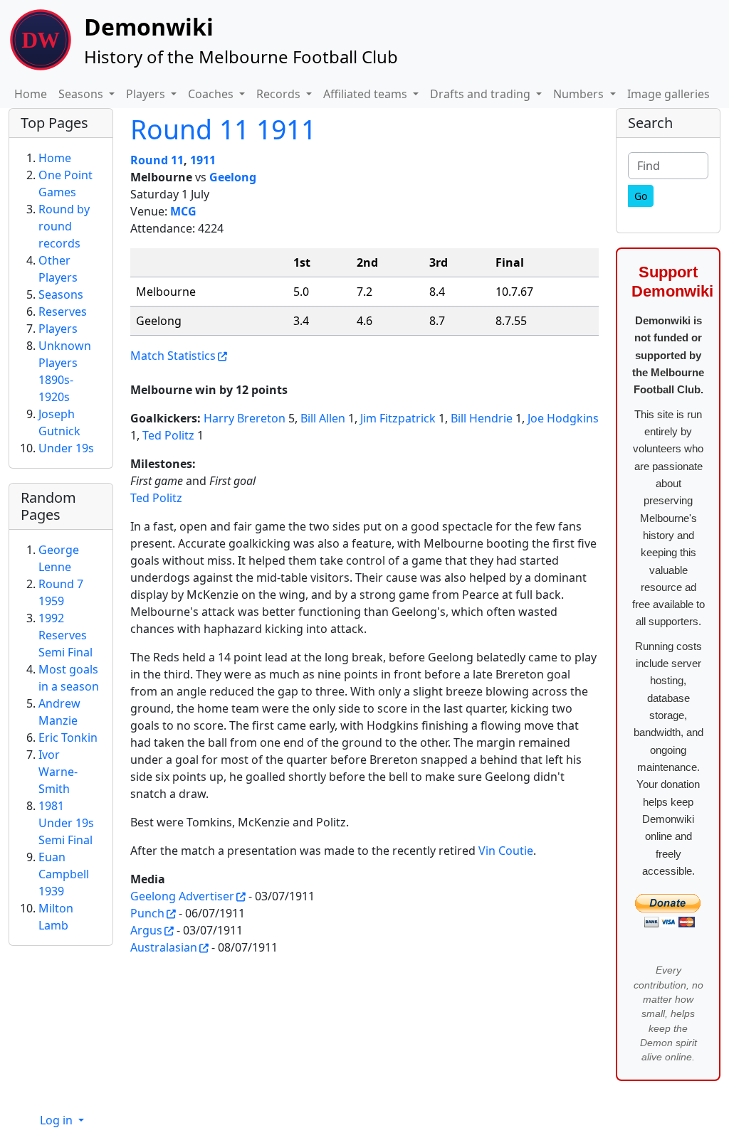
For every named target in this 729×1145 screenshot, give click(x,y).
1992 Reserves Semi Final (65, 635)
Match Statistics (173, 355)
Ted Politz (168, 435)
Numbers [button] (580, 94)
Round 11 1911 (223, 129)
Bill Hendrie (482, 418)
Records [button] (279, 94)
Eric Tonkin (68, 737)
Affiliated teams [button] (366, 94)
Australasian (163, 947)
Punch (147, 913)
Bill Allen (322, 418)
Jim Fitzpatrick (398, 418)
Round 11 (157, 160)
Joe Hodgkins (563, 418)
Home (30, 94)
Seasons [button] (82, 94)
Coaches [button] (212, 94)
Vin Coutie (505, 850)
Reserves (62, 311)
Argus (146, 930)
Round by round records (64, 226)
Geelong (232, 177)
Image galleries (668, 94)
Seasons (60, 294)
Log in (57, 1120)
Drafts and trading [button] (481, 94)
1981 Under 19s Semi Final (66, 823)
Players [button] (147, 94)
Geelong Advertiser (182, 896)
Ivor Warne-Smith (58, 772)
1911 (203, 160)
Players (58, 328)
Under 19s (66, 448)
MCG (183, 211)
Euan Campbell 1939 (63, 874)
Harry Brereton (244, 418)
